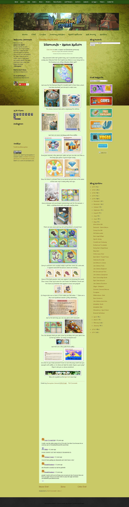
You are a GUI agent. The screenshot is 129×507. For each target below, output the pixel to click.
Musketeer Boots (98, 304)
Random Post (102, 146)
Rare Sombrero (97, 298)
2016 (93, 190)
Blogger (82, 503)
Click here (50, 49)
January (96, 326)
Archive (103, 34)
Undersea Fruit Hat (98, 260)
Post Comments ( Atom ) (54, 491)
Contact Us (110, 2)
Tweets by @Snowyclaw (21, 147)
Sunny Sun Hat (97, 230)
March (96, 320)
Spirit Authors (75, 34)
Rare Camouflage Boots (100, 277)
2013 (93, 199)
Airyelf (70, 503)
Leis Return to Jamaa (99, 263)
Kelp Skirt (96, 251)
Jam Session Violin (98, 266)
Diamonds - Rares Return (100, 227)
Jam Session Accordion (100, 301)
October (96, 207)
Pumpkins (96, 292)
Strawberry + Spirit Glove (101, 310)
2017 (93, 187)
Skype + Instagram (98, 286)
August (96, 213)
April (95, 317)
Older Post (82, 487)
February (97, 323)
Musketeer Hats (97, 307)
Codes (34, 2)
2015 (93, 193)
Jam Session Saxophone (100, 275)
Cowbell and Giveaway (100, 242)
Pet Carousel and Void (99, 272)
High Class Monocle (99, 280)
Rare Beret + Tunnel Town (101, 257)
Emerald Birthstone (99, 313)
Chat (28, 2)
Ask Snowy (91, 34)
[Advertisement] (64, 8)
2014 (93, 196)
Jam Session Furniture (100, 283)
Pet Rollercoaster (98, 233)
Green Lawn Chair (98, 254)
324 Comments (72, 383)
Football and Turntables (100, 245)
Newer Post (44, 487)
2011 (93, 332)
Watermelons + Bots (99, 295)
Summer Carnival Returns (101, 289)
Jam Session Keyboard (100, 269)
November (97, 204)
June (95, 219)
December (97, 201)
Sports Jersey (97, 239)
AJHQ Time (103, 152)
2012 (93, 329)
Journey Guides (56, 34)
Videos (102, 2)
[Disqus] (63, 414)
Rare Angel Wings (98, 236)
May (95, 222)
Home (16, 2)
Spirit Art (67, 377)
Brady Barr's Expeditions (100, 248)
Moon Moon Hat (97, 224)
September (97, 210)
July (95, 216)
